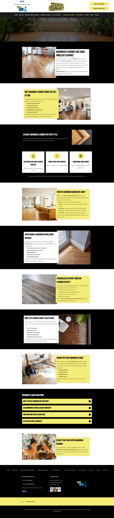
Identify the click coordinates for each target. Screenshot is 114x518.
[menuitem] (16, 15)
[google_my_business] (23, 2)
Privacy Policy (58, 511)
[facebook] (21, 2)
